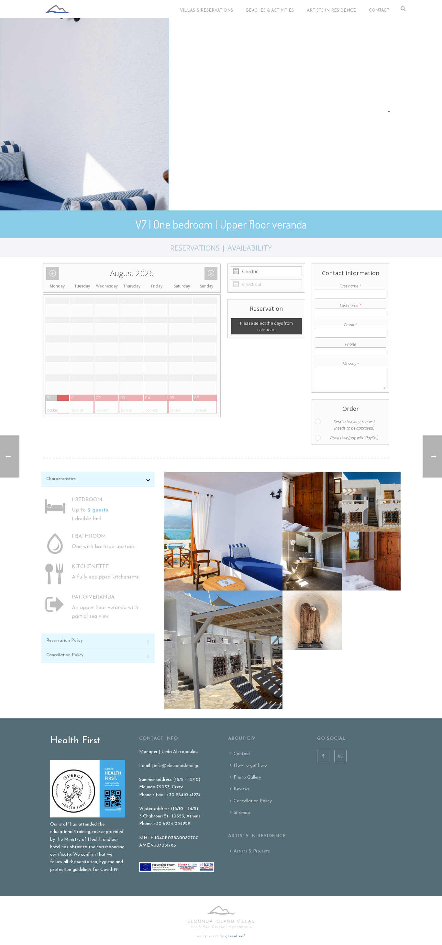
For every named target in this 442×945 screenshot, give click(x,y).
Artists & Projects (252, 851)
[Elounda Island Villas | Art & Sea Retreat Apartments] (221, 917)
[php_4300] (223, 531)
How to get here (250, 765)
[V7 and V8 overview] (371, 502)
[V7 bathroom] (312, 561)
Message (351, 363)
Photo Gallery (247, 777)
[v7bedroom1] (371, 561)
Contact (379, 10)
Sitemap (242, 812)
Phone (350, 344)
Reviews (241, 789)
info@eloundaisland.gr (176, 765)
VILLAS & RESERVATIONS (206, 10)
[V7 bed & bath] (312, 502)
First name (350, 286)
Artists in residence (331, 10)
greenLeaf (235, 936)
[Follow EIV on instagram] (340, 756)
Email (350, 325)
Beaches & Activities (270, 10)
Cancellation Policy (253, 801)
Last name (350, 305)
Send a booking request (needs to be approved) (354, 425)
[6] (312, 620)
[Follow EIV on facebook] (323, 756)
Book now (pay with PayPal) (354, 438)
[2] (223, 650)
